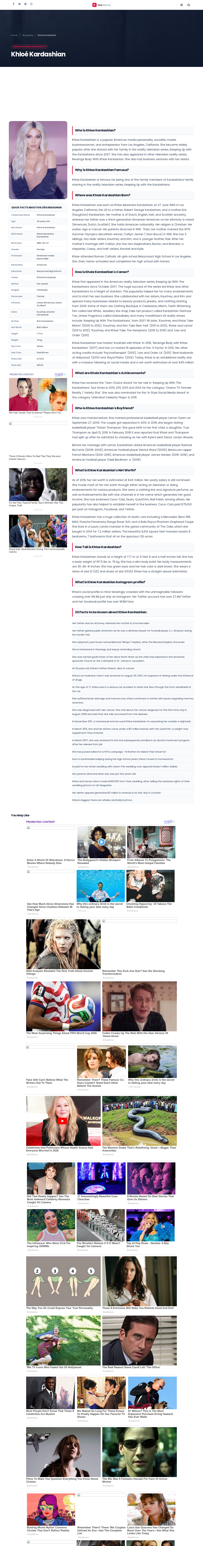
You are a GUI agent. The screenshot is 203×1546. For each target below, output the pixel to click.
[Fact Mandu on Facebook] (13, 3)
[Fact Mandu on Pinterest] (25, 3)
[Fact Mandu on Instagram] (31, 3)
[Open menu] (181, 5)
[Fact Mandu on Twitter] (19, 3)
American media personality (29, 46)
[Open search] (189, 5)
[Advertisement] (101, 90)
